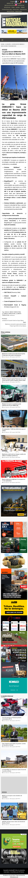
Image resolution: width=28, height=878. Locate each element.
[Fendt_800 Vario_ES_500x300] (14, 545)
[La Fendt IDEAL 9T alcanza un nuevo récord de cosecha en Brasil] (14, 759)
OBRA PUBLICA (5, 740)
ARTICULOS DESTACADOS (11, 5)
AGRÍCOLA (4, 425)
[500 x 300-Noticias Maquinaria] (14, 841)
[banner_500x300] (14, 529)
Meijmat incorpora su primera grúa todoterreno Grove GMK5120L (11, 404)
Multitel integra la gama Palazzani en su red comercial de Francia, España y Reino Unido (14, 379)
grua (17, 313)
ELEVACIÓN (4, 49)
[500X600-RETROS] (14, 501)
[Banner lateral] (14, 670)
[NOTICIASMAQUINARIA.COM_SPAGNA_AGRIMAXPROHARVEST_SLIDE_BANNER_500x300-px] (14, 560)
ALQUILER (4, 474)
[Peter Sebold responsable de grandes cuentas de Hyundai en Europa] (14, 733)
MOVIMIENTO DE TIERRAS (7, 475)
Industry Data (16, 9)
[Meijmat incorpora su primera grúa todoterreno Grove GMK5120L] (14, 393)
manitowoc (12, 315)
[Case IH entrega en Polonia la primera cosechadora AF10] (14, 707)
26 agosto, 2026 (14, 720)
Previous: (13, 319)
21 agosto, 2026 (14, 432)
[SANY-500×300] (14, 592)
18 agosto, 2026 (14, 457)
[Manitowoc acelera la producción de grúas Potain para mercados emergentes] (14, 343)
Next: (15, 324)
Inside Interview (23, 9)
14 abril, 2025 (14, 56)
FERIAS (13, 7)
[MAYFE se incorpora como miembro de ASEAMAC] (14, 785)
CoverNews (13, 872)
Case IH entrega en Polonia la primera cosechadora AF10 (11, 718)
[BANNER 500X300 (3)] (14, 654)
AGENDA (18, 7)
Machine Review (10, 11)
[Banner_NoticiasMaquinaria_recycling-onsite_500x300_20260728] (14, 607)
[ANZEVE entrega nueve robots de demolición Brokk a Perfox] (14, 811)
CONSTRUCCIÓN (10, 474)
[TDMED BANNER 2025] (14, 623)
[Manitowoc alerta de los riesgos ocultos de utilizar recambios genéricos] (14, 443)
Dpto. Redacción (6, 56)
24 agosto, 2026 (14, 382)
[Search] (25, 39)
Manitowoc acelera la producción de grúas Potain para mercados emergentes (13, 354)
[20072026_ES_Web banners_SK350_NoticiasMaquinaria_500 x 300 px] (14, 685)
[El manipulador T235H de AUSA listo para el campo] (14, 418)
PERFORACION (15, 818)
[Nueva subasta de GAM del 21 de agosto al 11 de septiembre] (14, 469)
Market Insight (18, 11)
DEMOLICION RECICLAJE (7, 818)
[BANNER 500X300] (14, 856)
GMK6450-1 (7, 312)
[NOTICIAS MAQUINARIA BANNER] (14, 638)
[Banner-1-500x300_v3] (14, 576)
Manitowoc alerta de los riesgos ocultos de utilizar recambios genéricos (14, 454)
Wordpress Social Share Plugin (11, 875)
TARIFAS (23, 7)
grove (3, 313)
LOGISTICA (22, 474)
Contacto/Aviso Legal (7, 9)
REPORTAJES (7, 7)
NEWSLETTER (10, 3)
